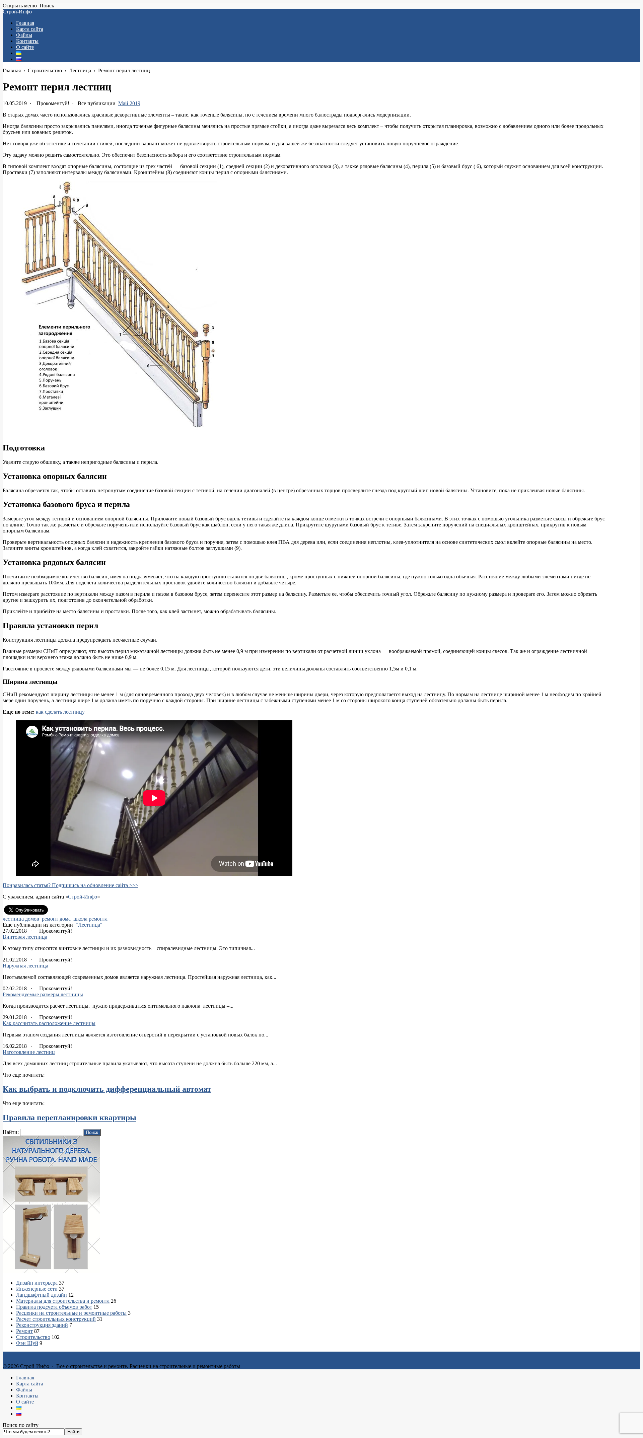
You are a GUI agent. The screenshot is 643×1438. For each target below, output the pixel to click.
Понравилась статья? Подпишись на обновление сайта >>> (70, 885)
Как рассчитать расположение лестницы (49, 1023)
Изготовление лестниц (29, 1052)
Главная (25, 1377)
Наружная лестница (25, 965)
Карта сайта (29, 1383)
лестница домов (21, 919)
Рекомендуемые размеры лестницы (43, 994)
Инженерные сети (37, 1289)
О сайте (25, 1402)
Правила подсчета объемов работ (54, 1307)
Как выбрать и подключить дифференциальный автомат (107, 1089)
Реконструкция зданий (42, 1325)
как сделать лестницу (60, 712)
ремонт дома (56, 919)
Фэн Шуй (27, 1343)
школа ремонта (90, 919)
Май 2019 (129, 103)
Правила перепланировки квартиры (69, 1117)
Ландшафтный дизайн (41, 1295)
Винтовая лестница (25, 937)
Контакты (27, 1395)
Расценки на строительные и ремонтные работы (71, 1313)
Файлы (24, 1389)
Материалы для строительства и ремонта (63, 1301)
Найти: (11, 1132)
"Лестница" (89, 925)
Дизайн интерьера (37, 1283)
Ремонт (24, 1331)
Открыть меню (20, 5)
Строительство (33, 1337)
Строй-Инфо (17, 11)
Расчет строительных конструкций (56, 1319)
